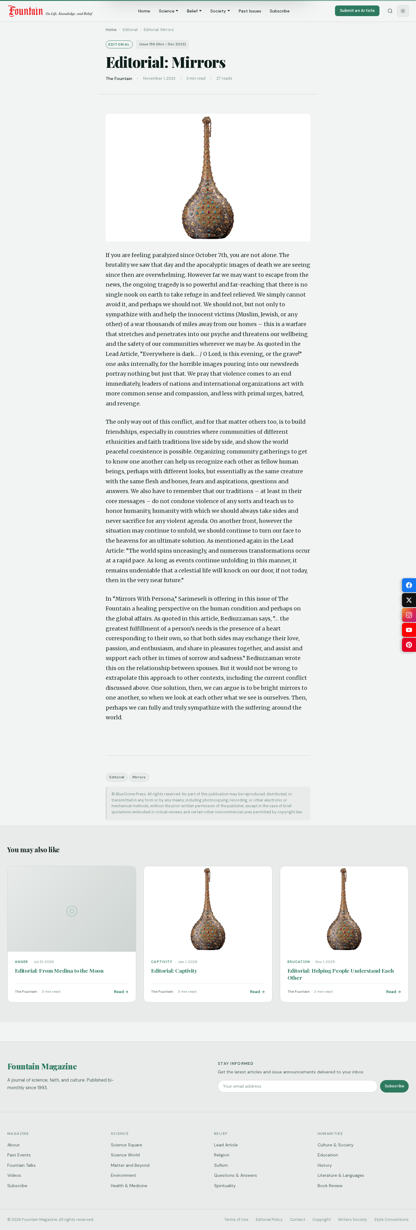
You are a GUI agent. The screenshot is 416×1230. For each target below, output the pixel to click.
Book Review (330, 1185)
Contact (297, 1219)
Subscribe (280, 11)
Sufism (221, 1165)
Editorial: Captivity (174, 970)
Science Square (126, 1145)
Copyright (321, 1219)
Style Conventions (391, 1219)
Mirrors (139, 777)
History (325, 1165)
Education (328, 1155)
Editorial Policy (269, 1219)
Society (218, 11)
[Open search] (390, 11)
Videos (14, 1175)
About (13, 1145)
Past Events (19, 1155)
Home (144, 11)
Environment (123, 1175)
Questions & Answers (235, 1175)
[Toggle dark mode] (403, 11)
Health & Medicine (129, 1185)
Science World (125, 1155)
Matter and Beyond (130, 1165)
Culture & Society (336, 1145)
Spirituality (225, 1185)
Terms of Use (236, 1219)
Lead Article (226, 1145)
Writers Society (352, 1219)
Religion (221, 1155)
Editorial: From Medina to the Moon (59, 970)
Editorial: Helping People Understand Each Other (340, 974)
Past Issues (250, 11)
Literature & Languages (341, 1175)
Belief (192, 11)
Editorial (116, 777)
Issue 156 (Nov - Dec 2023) (162, 44)
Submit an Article (357, 10)
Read (119, 991)
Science (167, 11)
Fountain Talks (21, 1165)
